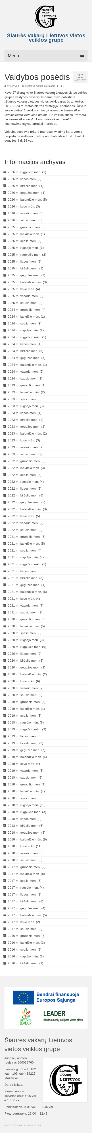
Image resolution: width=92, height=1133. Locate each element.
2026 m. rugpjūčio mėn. (24, 172)
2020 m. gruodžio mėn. (24, 619)
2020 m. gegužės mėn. (24, 667)
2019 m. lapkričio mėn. (24, 708)
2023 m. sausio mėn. (23, 454)
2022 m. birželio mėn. (23, 495)
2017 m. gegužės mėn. (24, 908)
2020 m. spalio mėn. (22, 633)
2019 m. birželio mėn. (23, 743)
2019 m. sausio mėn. (23, 777)
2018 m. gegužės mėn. (24, 832)
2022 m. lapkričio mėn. (24, 468)
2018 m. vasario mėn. (23, 853)
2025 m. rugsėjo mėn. (23, 247)
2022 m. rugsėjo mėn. (23, 481)
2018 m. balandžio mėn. (25, 839)
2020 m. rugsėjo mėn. (23, 640)
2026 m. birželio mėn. (23, 186)
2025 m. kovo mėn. (21, 289)
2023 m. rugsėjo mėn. (23, 406)
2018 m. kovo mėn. (21, 846)
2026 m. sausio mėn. (23, 220)
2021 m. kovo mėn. (21, 598)
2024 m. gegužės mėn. (24, 358)
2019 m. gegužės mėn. (24, 750)
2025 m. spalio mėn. (22, 241)
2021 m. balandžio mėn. (25, 591)
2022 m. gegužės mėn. (24, 502)
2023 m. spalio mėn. (22, 399)
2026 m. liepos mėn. (22, 179)
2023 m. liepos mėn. (22, 413)
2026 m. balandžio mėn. (25, 199)
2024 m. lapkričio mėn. (24, 316)
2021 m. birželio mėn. (23, 578)
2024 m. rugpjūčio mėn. (24, 337)
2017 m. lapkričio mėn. (24, 874)
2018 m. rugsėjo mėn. (23, 805)
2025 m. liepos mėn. (22, 261)
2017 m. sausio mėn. (23, 929)
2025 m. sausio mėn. (23, 303)
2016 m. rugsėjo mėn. (23, 956)
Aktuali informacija (45, 86)
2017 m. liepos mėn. (22, 894)
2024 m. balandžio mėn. (25, 364)
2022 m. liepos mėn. (22, 488)
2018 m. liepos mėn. (22, 819)
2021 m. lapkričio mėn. (24, 543)
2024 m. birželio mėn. (23, 351)
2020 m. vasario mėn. (23, 688)
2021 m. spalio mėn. (22, 550)
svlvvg (13, 86)
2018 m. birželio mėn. (23, 825)
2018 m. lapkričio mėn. (24, 791)
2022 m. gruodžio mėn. (24, 461)
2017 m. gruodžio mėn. (24, 867)
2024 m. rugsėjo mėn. (23, 330)
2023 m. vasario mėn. (23, 447)
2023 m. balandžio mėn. (25, 433)
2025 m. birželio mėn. (23, 268)
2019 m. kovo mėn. (21, 763)
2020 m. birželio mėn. (23, 660)
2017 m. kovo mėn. (21, 922)
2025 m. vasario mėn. (23, 296)
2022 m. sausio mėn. (23, 530)
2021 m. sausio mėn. (23, 612)
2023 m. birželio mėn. (23, 419)
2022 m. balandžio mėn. (25, 509)
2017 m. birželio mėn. (23, 901)
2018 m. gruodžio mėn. (24, 784)
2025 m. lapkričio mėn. (24, 234)
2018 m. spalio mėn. (22, 798)
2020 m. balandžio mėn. (25, 674)
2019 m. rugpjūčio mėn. (24, 729)
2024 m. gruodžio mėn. (24, 309)
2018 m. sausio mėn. (23, 860)
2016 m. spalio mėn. (22, 949)
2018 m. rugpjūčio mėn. (24, 812)
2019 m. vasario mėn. (23, 770)
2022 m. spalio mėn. (22, 475)
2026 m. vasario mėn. (23, 213)
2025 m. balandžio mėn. (25, 282)
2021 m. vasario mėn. (23, 605)
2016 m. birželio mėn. (23, 963)
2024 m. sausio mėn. (23, 378)
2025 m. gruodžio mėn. (24, 227)
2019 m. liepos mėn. (22, 736)
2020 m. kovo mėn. (21, 681)
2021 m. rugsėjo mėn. (23, 557)
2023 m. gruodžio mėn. (24, 385)
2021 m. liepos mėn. (22, 571)
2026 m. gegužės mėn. (24, 192)
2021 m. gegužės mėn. (24, 585)
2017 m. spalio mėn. (22, 880)
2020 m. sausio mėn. (23, 695)
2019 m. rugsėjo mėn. (23, 722)
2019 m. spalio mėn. (22, 715)
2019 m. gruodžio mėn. (24, 702)
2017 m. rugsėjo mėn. (23, 887)
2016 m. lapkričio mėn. (24, 942)
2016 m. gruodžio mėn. (24, 935)
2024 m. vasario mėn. (23, 371)
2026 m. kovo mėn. (21, 206)
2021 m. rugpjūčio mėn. (24, 564)
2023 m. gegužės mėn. (24, 426)
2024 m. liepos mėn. (22, 344)
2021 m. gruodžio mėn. (24, 536)
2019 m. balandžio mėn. (25, 757)
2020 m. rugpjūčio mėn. (24, 647)
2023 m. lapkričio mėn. (24, 392)
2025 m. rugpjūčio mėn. (24, 254)
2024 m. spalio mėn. (22, 323)
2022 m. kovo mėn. (21, 516)
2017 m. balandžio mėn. (25, 915)
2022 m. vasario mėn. (23, 523)
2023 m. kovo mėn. (21, 440)
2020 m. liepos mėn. (22, 653)
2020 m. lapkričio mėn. (24, 626)
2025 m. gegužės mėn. (24, 275)
